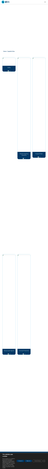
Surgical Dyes (39, 154)
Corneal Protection (24, 351)
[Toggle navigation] (45, 2)
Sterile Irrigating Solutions (24, 154)
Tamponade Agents (9, 351)
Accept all (20, 461)
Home (4, 51)
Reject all (28, 461)
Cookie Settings (37, 461)
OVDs (9, 67)
